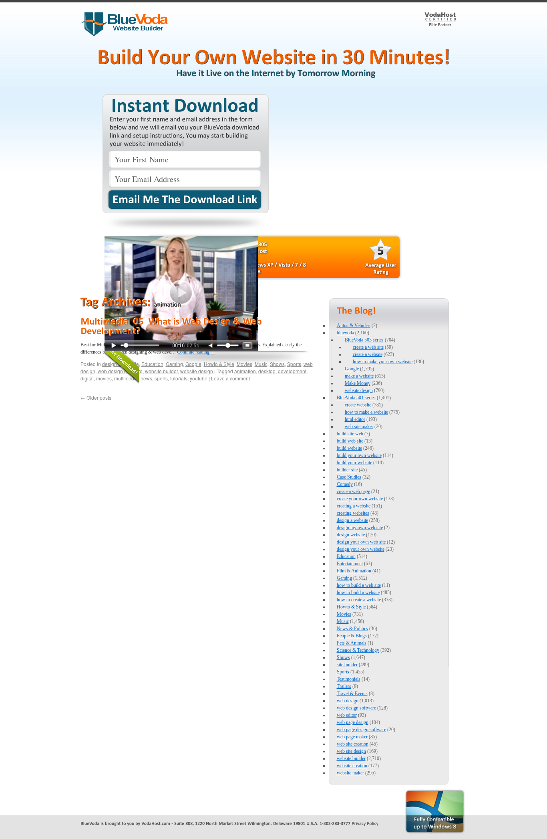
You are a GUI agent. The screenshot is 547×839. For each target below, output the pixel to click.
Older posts (95, 397)
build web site (350, 441)
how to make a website (366, 412)
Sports (343, 672)
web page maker (352, 737)
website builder (351, 758)
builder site (347, 470)
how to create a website (359, 599)
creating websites (353, 513)
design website (351, 535)
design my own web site (360, 527)
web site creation (352, 744)
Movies (344, 614)
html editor (355, 419)
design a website (352, 520)
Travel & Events (352, 693)
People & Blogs (352, 636)
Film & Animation (354, 571)
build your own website (359, 455)
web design (347, 701)
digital (87, 378)
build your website (354, 462)
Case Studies (349, 477)
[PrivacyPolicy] (365, 823)
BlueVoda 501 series (356, 397)
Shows (343, 657)
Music (343, 621)
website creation (352, 765)
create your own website (360, 498)
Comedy (345, 484)
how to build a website (358, 592)
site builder (347, 664)
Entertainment (350, 563)
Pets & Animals (351, 643)
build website (349, 448)
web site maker (359, 426)
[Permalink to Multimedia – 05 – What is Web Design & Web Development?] (172, 326)
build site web (350, 434)
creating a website (353, 506)
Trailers (344, 686)
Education (346, 556)
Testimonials (348, 679)
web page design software (361, 729)
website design (359, 390)
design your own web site (361, 542)
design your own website (360, 549)
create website (358, 405)
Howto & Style (351, 607)
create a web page (353, 491)
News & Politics (352, 628)
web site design (351, 751)
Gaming (344, 578)
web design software (356, 708)
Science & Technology (358, 650)
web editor (347, 715)
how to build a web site (359, 585)
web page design (352, 722)
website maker (350, 773)
